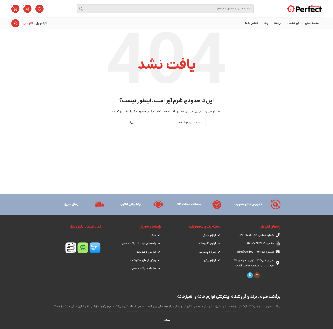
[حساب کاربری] (15, 23)
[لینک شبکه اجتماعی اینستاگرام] (257, 275)
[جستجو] (81, 8)
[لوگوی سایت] (304, 8)
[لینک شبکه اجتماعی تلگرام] (250, 275)
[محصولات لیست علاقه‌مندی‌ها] (39, 9)
